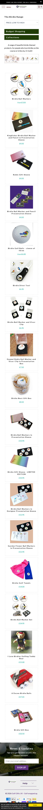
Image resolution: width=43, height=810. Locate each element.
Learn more (27, 808)
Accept (35, 805)
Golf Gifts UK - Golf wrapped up (24, 793)
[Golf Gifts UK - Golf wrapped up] (21, 7)
